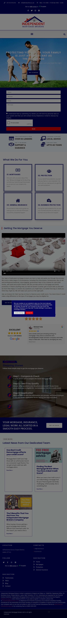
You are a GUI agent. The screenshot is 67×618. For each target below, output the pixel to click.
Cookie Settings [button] (19, 312)
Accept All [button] (29, 312)
